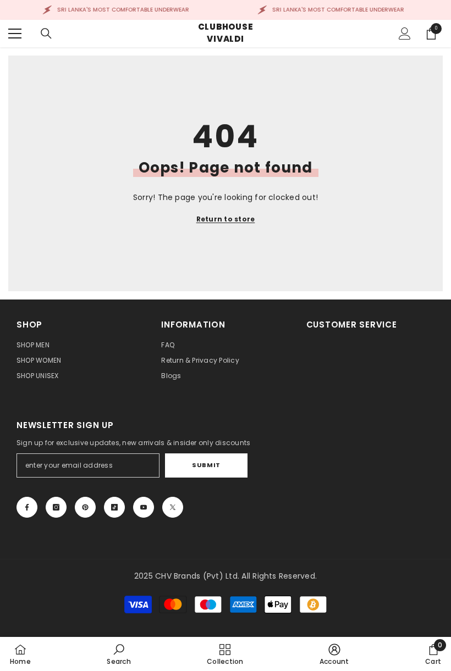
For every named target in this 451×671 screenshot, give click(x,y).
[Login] (405, 33)
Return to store (225, 219)
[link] (118, 654)
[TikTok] (114, 507)
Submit (206, 465)
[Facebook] (26, 507)
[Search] (46, 33)
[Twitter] (172, 507)
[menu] (14, 33)
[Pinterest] (85, 507)
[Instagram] (56, 507)
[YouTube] (143, 507)
